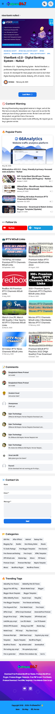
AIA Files (6, 539)
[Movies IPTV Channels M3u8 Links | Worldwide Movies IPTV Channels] (41, 307)
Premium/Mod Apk (24, 563)
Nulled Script (8, 630)
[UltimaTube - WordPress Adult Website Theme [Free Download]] (8, 189)
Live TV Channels (39, 621)
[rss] (30, 688)
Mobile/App (22, 558)
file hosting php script (11, 649)
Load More (26, 94)
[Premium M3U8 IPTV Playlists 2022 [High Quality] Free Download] (41, 339)
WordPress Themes (33, 567)
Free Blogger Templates (27, 549)
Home (17, 709)
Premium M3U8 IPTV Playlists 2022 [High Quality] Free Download (40, 351)
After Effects (17, 539)
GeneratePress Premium (42, 612)
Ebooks (43, 544)
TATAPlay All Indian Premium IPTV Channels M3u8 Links (32, 197)
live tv (42, 654)
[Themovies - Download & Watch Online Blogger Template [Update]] (8, 209)
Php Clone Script (31, 630)
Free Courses (43, 549)
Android (28, 539)
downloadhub (39, 644)
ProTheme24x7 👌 (36, 705)
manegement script (20, 53)
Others (32, 558)
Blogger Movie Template (12, 593)
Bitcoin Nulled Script (28, 588)
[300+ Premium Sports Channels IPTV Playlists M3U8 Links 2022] (41, 278)
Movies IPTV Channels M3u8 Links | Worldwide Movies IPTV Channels (40, 320)
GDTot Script (8, 612)
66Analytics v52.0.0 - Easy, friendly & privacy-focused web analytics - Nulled (27, 170)
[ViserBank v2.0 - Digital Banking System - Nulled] (27, 33)
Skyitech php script (41, 635)
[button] (4, 4)
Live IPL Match (26, 621)
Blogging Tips (8, 544)
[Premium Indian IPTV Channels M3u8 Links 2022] (41, 250)
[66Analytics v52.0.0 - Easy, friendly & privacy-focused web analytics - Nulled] (27, 149)
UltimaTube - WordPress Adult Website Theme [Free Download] (35, 187)
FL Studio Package (10, 549)
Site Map (25, 709)
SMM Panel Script (26, 635)
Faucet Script (26, 598)
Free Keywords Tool (10, 607)
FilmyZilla (38, 598)
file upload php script (29, 649)
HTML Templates (40, 553)
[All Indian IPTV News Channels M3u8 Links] (14, 339)
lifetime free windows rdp (28, 654)
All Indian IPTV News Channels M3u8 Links (12, 350)
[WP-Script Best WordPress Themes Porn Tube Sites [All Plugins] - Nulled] (8, 179)
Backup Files (38, 539)
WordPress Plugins (17, 567)
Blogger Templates (30, 593)
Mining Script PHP (27, 626)
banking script (11, 51)
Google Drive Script (10, 616)
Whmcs (6, 567)
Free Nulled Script (26, 607)
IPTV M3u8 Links (9, 558)
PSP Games (41, 558)
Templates (7, 640)
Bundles (18, 544)
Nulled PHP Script (38, 53)
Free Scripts (28, 553)
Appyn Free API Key (10, 588)
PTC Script (19, 630)
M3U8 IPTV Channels (10, 626)
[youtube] (24, 688)
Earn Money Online (31, 544)
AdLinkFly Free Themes (11, 584)
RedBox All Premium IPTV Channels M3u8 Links (12, 291)
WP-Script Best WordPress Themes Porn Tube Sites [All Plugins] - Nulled (34, 177)
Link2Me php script (10, 621)
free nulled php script (28, 51)
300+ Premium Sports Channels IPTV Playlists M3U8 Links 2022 (40, 291)
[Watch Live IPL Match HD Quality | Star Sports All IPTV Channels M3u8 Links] (14, 307)
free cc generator (10, 654)
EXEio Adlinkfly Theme (11, 598)
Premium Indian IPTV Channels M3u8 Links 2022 (39, 262)
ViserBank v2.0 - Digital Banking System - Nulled (24, 59)
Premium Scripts (9, 563)
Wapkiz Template (40, 563)
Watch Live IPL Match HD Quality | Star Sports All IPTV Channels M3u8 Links (13, 321)
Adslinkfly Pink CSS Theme (31, 584)
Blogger (41, 588)
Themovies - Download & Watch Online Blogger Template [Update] (35, 208)
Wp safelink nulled (25, 644)
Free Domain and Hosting (12, 553)
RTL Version (35, 709)
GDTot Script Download (23, 612)
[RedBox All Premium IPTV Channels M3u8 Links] (14, 278)
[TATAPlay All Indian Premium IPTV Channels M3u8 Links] (8, 199)
